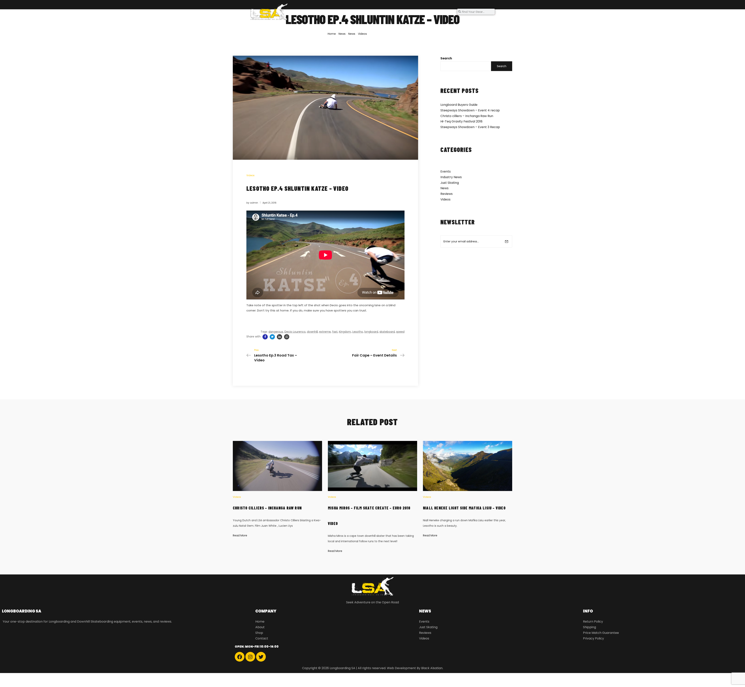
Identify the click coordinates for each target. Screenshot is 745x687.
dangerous (276, 332)
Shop (351, 11)
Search (446, 58)
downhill (312, 332)
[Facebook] (239, 657)
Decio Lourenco (295, 332)
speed (400, 332)
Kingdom (345, 332)
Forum (373, 11)
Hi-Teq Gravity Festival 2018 (461, 121)
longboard (371, 332)
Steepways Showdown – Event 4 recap (470, 110)
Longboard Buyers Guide (458, 104)
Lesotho (357, 332)
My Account (436, 11)
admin (254, 202)
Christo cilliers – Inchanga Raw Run (466, 116)
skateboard (387, 332)
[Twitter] (261, 657)
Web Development (401, 668)
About (335, 11)
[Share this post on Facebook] (265, 336)
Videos (362, 34)
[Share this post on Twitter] (272, 336)
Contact (412, 11)
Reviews (446, 194)
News (389, 11)
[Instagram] (250, 657)
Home (318, 11)
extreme (325, 332)
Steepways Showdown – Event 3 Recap (470, 127)
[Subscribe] (506, 241)
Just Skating (449, 182)
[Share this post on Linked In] (279, 336)
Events (445, 171)
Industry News (451, 177)
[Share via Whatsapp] (286, 336)
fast (335, 332)
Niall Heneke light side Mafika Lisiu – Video (464, 508)
